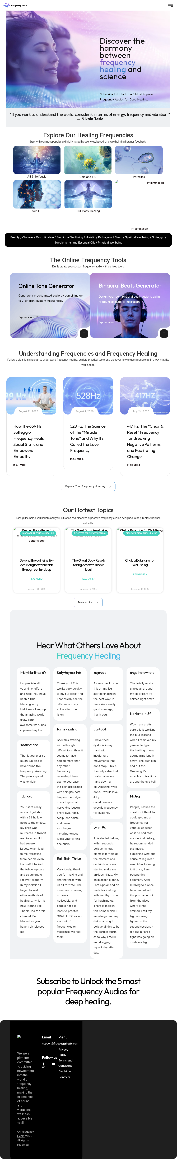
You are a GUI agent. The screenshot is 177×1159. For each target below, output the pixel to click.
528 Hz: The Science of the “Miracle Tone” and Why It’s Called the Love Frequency (88, 438)
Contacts (64, 1077)
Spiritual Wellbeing (137, 237)
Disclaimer (65, 1071)
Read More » (36, 579)
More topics (85, 602)
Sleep (118, 237)
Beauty (15, 237)
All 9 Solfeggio (36, 176)
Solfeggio (158, 237)
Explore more (26, 317)
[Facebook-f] (43, 1064)
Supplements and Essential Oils (74, 242)
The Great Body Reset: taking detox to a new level (88, 565)
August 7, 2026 (85, 411)
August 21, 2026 (28, 411)
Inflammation (139, 228)
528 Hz (37, 211)
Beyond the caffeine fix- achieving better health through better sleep (37, 565)
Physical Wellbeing (110, 242)
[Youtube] (53, 1064)
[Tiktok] (43, 1066)
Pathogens (105, 237)
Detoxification (44, 237)
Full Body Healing (88, 211)
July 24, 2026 (140, 411)
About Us (64, 1044)
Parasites (139, 177)
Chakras (27, 237)
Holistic (90, 237)
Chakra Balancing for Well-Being (140, 562)
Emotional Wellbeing (70, 237)
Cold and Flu (88, 177)
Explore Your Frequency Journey (85, 486)
